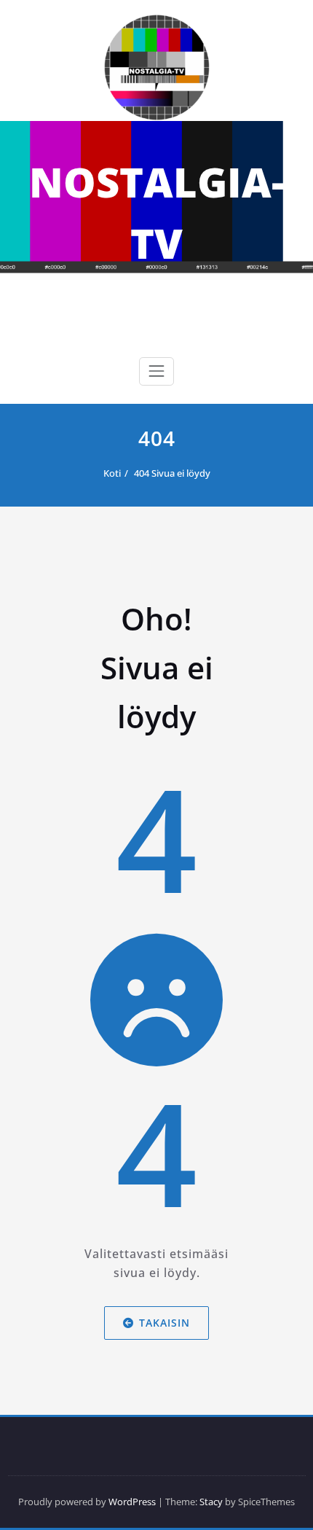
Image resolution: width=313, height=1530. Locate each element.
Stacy (211, 1501)
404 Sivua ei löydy (172, 473)
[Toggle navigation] (156, 371)
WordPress (132, 1501)
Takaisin (164, 1323)
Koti (112, 473)
